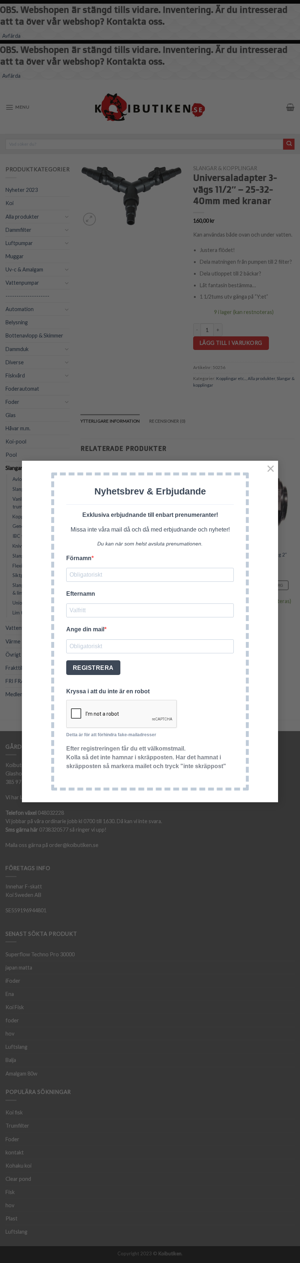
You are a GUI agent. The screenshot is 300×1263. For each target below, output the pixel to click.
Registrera (93, 668)
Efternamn (80, 594)
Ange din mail (85, 629)
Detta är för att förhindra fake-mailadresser (111, 734)
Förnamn (78, 558)
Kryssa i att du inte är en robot (108, 691)
